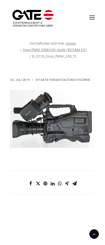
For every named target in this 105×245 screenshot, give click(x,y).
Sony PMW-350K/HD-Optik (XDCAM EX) (55, 50)
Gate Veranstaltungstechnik (65, 79)
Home (71, 43)
